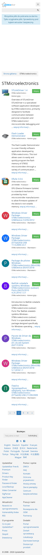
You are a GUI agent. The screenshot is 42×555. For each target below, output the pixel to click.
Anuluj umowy (29, 483)
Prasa (4, 530)
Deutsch (16, 445)
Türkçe (5, 454)
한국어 (22, 448)
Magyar (18, 457)
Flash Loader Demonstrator (19, 134)
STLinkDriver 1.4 (19, 90)
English (7, 445)
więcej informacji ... (22, 127)
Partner (26, 505)
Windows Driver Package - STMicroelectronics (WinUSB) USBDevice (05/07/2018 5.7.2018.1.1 (26, 365)
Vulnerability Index (10, 512)
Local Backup (8, 486)
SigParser (6, 494)
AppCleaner (7, 497)
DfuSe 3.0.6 (17, 178)
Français (33, 445)
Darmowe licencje (31, 540)
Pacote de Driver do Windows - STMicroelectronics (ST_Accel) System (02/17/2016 (21, 340)
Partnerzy (27, 515)
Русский (25, 451)
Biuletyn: (21, 431)
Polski (6, 451)
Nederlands (32, 448)
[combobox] (19, 10)
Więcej (36, 91)
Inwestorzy (7, 537)
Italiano (7, 448)
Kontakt (26, 473)
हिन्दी (25, 457)
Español (24, 445)
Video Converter (9, 490)
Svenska (34, 451)
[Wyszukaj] (38, 10)
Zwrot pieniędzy (30, 487)
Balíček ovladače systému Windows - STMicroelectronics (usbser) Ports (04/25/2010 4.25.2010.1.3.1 (25, 288)
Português (15, 451)
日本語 (15, 448)
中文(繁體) (35, 454)
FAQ (25, 470)
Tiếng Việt (14, 454)
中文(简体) (24, 454)
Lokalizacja (28, 537)
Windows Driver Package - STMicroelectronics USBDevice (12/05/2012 (23, 216)
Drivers (5, 473)
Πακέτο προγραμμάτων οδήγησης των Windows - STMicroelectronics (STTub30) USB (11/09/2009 (25, 390)
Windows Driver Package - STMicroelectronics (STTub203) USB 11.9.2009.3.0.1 (21, 240)
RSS (3, 515)
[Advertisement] (21, 47)
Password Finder (9, 483)
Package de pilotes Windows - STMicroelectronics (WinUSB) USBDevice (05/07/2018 (26, 264)
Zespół (5, 534)
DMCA (26, 466)
